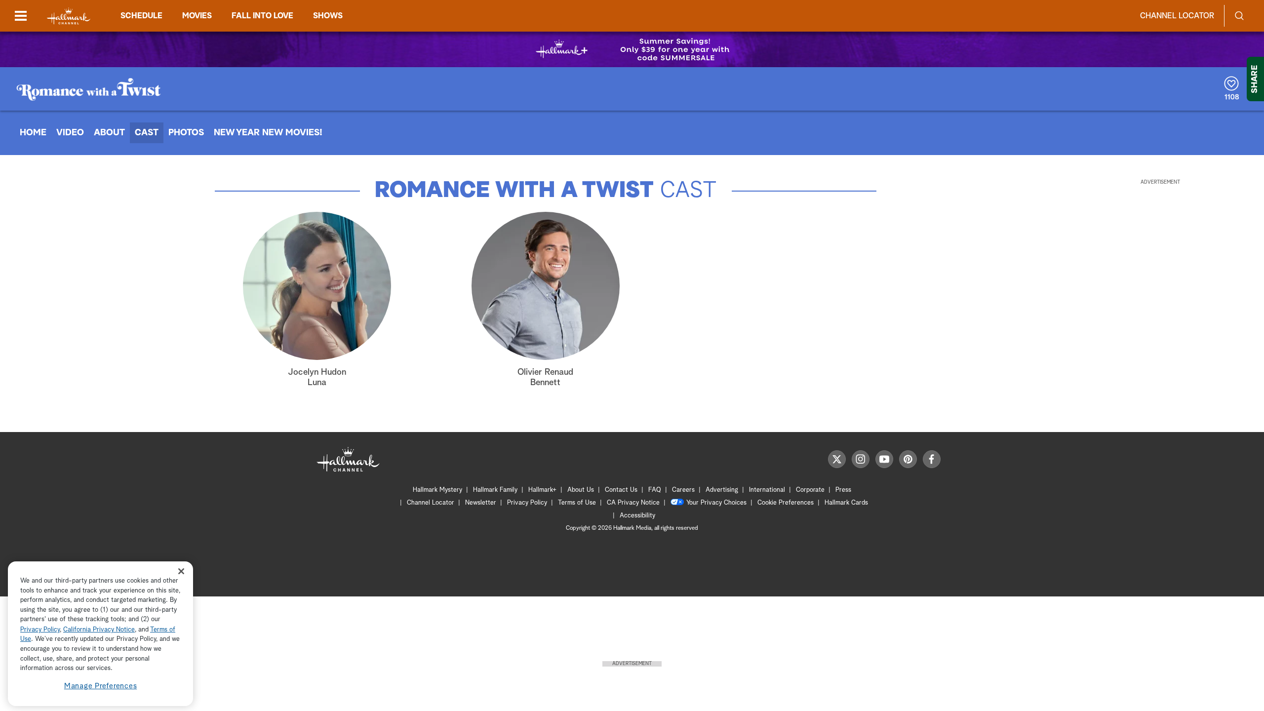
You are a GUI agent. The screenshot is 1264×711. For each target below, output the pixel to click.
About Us (580, 490)
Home (33, 132)
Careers (683, 490)
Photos (186, 132)
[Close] (181, 571)
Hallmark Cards (846, 503)
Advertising (722, 490)
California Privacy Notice (99, 630)
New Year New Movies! (268, 132)
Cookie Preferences (785, 503)
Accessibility (637, 516)
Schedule (141, 16)
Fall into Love (262, 16)
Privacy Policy (527, 503)
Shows (328, 16)
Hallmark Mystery (437, 490)
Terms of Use (577, 503)
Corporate (810, 490)
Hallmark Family (495, 490)
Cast (146, 132)
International (767, 490)
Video (70, 132)
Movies (197, 16)
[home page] (68, 16)
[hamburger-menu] (21, 16)
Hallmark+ (542, 490)
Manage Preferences (100, 686)
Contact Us (621, 490)
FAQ (654, 490)
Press (843, 490)
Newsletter (480, 503)
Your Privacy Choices (716, 503)
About (109, 132)
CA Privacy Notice (633, 503)
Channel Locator (1177, 16)
